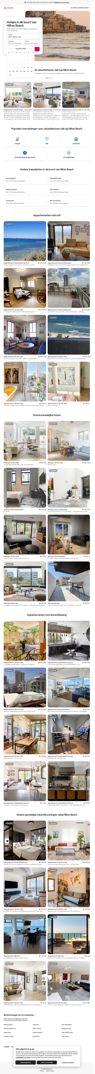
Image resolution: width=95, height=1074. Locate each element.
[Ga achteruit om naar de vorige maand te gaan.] (10, 48)
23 (31, 67)
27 (20, 71)
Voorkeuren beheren (68, 1062)
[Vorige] (42, 78)
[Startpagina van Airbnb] (8, 8)
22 (28, 67)
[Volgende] (51, 78)
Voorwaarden (50, 1071)
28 (24, 71)
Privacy (42, 1071)
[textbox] (15, 43)
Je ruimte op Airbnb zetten (79, 8)
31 (9, 75)
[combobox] (23, 37)
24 (10, 71)
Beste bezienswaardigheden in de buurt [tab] (16, 1019)
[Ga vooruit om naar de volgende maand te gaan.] (31, 48)
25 (13, 71)
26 (17, 71)
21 (24, 67)
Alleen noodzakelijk (47, 1062)
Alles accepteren (26, 1062)
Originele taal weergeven (61, 2)
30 (31, 71)
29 (28, 71)
